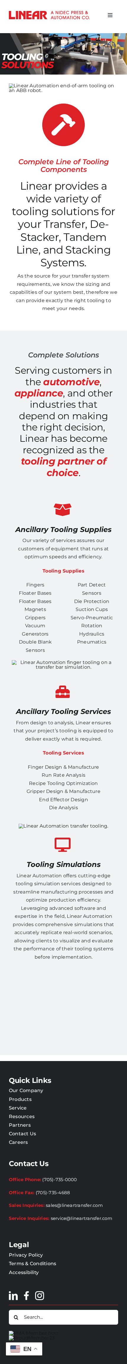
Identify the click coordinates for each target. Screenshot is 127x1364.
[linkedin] (13, 1295)
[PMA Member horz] (34, 1333)
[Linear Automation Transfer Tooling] (63, 662)
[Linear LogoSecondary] (49, 13)
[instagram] (39, 1295)
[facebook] (26, 1295)
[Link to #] (63, 692)
